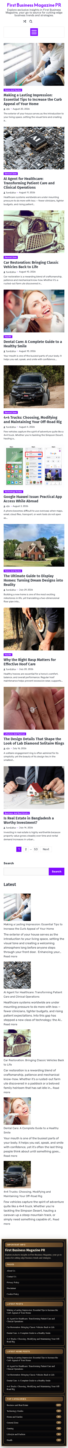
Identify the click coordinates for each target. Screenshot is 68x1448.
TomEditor (11, 192)
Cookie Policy (13, 1293)
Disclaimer (11, 1288)
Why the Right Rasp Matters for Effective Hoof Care (30, 662)
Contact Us (11, 1276)
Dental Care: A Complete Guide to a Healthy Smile (28, 1332)
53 (36, 849)
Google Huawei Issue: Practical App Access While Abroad (33, 499)
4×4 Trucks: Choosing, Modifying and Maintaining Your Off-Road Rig (33, 419)
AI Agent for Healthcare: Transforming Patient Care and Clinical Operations (29, 183)
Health (8, 336)
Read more (10, 956)
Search (9, 863)
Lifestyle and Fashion (15, 734)
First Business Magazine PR (34, 5)
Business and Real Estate (17, 813)
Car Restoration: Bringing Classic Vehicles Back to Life (31, 264)
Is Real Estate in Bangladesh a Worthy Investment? (29, 820)
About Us (11, 1270)
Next (46, 849)
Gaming (10, 1428)
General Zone (11, 173)
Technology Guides (13, 491)
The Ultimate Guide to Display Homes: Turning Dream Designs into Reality (33, 580)
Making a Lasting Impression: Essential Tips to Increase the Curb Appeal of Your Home (33, 99)
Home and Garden (13, 90)
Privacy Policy (13, 1282)
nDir (8, 109)
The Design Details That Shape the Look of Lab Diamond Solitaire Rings (34, 741)
